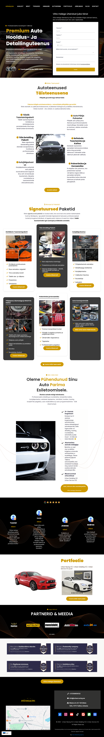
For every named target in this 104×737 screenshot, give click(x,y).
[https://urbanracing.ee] (9, 6)
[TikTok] (77, 714)
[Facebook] (60, 714)
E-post (58, 42)
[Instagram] (66, 714)
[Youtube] (72, 714)
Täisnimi (59, 28)
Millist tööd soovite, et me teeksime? (67, 49)
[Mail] (95, 714)
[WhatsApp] (89, 714)
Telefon (59, 35)
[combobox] (75, 53)
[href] (28, 718)
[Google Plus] (83, 714)
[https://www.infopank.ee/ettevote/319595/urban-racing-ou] (29, 648)
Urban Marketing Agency (78, 734)
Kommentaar (59, 57)
